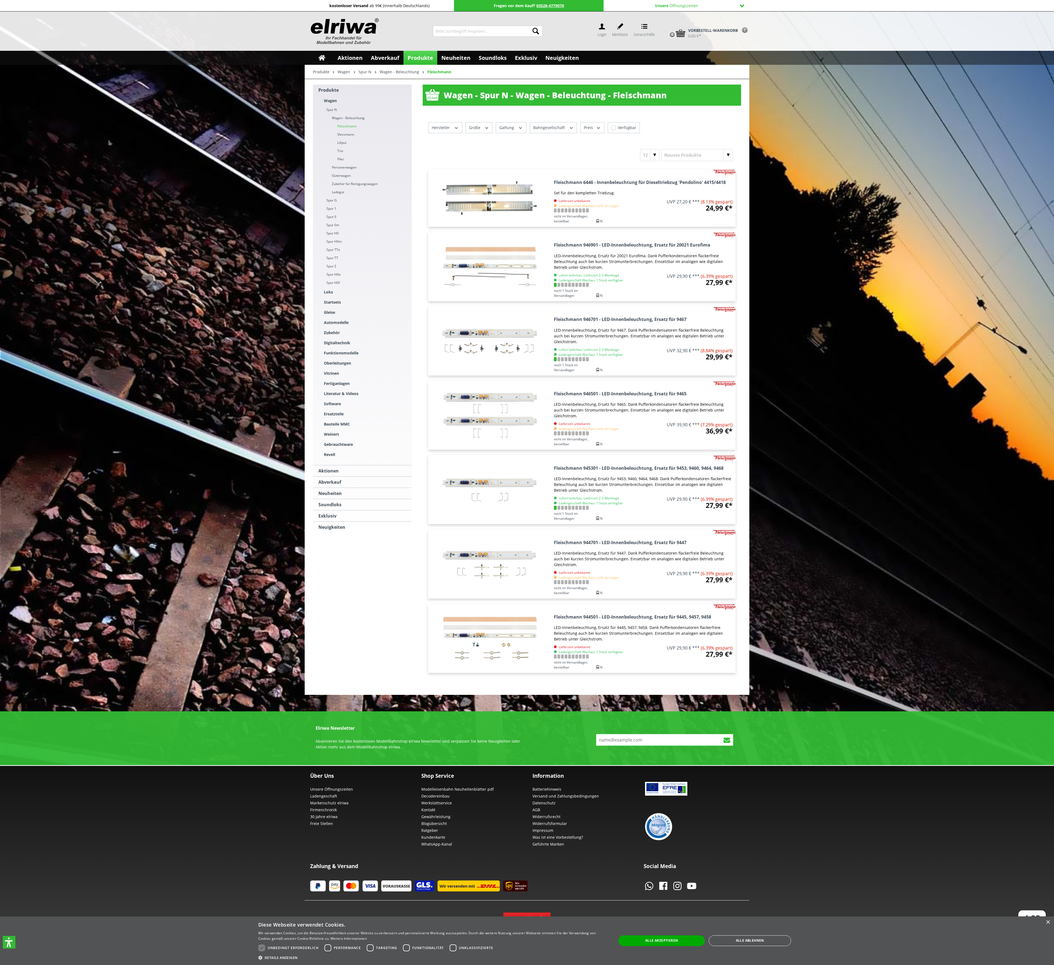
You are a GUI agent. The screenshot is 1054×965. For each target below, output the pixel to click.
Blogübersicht (434, 823)
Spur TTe (333, 249)
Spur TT (332, 258)
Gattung (507, 127)
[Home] (321, 58)
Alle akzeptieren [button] (661, 940)
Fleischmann (347, 126)
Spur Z (331, 266)
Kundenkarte (433, 837)
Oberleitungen (337, 363)
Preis (589, 127)
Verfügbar (627, 127)
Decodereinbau (435, 796)
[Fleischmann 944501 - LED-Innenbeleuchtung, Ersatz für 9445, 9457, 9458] (489, 638)
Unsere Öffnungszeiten (331, 789)
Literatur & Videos (341, 393)
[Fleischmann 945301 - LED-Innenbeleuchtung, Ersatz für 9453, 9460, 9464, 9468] (489, 489)
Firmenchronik (323, 809)
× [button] (1048, 922)
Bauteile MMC (337, 424)
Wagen (330, 100)
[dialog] (527, 940)
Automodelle (336, 322)
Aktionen (328, 471)
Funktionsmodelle (341, 353)
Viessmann (345, 134)
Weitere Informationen (348, 938)
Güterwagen (341, 175)
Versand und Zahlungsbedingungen (565, 796)
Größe (475, 127)
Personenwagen (344, 167)
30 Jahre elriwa (324, 816)
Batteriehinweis (546, 789)
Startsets (332, 302)
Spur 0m (332, 225)
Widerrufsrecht (546, 816)
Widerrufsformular (549, 823)
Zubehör (332, 332)
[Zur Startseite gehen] (344, 31)
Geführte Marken (548, 844)
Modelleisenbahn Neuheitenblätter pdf (457, 789)
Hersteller (441, 127)
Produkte (328, 90)
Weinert (331, 434)
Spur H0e (333, 274)
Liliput (341, 142)
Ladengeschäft (323, 796)
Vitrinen (331, 373)
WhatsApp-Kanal (436, 844)
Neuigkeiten (331, 527)
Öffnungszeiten (676, 5)
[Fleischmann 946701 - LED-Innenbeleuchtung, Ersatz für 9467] (489, 341)
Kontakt (428, 809)
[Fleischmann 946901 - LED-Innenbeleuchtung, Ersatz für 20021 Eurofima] (489, 267)
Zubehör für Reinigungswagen (355, 183)
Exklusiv (327, 516)
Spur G (331, 200)
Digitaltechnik (337, 342)
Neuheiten (330, 493)
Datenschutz (544, 802)
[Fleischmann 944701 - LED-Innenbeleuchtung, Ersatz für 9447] (489, 564)
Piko (340, 159)
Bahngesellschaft (549, 127)
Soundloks (329, 505)
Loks (328, 292)
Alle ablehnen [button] (750, 940)
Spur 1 (331, 208)
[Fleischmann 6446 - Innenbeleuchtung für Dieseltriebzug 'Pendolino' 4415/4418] (489, 198)
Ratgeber (429, 830)
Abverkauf (329, 482)
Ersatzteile (334, 413)
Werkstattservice (436, 802)
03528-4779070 (550, 5)
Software (332, 403)
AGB (536, 809)
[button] (9, 942)
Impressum (542, 830)
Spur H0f (333, 282)
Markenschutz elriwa (329, 802)
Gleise (329, 312)
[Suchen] (536, 31)
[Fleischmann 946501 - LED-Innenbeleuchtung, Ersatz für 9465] (489, 415)
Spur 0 (331, 216)
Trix (340, 151)
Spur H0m (334, 241)
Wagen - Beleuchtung (348, 118)
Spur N (331, 109)
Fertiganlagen (337, 383)
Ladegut (338, 192)
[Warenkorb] (666, 23)
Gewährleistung (435, 816)
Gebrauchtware (338, 444)
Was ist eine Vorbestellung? (557, 837)
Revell (329, 454)
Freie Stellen (321, 823)
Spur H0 (332, 233)
